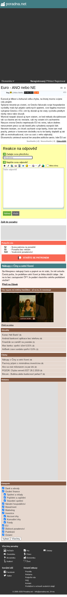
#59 (64, 92)
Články (4, 355)
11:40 (36, 93)
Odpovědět (61, 141)
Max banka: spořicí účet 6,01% (17, 345)
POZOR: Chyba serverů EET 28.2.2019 (20, 370)
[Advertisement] (33, 44)
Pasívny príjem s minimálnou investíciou (21, 363)
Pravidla (28, 571)
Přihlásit (50, 81)
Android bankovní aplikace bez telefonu (20, 338)
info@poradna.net (42, 592)
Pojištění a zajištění (16, 498)
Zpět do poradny (9, 222)
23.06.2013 (28, 93)
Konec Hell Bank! (10, 335)
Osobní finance (12, 491)
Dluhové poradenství (15, 529)
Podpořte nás (7, 243)
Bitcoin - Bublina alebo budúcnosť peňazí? (22, 374)
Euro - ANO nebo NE (18, 87)
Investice (9, 513)
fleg (7, 93)
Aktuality (5, 330)
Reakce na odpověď (20, 148)
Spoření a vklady (15, 494)
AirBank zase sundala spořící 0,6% (18, 349)
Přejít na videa (7, 325)
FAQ (27, 580)
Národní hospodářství (15, 504)
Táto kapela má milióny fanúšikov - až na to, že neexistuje (26, 290)
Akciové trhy (13, 516)
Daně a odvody (12, 488)
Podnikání (10, 532)
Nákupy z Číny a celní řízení (18, 266)
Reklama (28, 574)
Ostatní (8, 535)
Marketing (10, 510)
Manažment (10, 507)
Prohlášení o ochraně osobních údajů (40, 586)
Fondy (10, 522)
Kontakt (28, 583)
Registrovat (59, 81)
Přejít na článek (10, 284)
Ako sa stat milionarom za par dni (18, 367)
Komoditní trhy (14, 519)
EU (6, 525)
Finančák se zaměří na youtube (17, 342)
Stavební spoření (15, 501)
